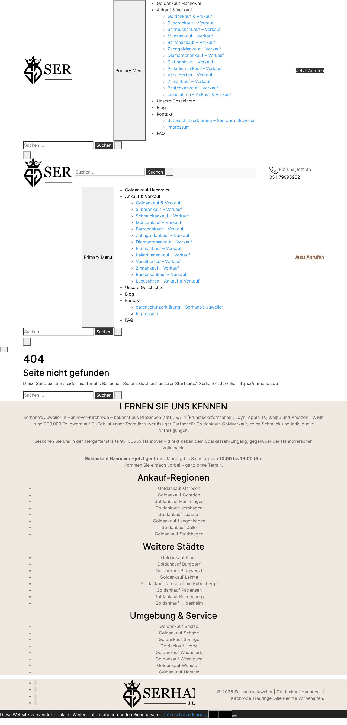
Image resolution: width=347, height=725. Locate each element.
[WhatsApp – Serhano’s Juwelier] (35, 696)
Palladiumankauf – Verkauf (195, 68)
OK (214, 714)
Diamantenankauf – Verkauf (196, 55)
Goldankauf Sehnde (179, 633)
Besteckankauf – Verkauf (193, 88)
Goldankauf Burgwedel (179, 570)
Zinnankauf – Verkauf (189, 81)
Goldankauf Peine (179, 557)
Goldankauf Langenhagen (179, 521)
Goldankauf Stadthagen (179, 534)
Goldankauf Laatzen (179, 514)
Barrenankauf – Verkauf (191, 42)
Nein (225, 714)
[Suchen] (118, 145)
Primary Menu (129, 70)
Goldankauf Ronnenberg (179, 596)
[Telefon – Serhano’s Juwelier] (35, 702)
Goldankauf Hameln (179, 672)
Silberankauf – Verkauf (191, 22)
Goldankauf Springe (179, 639)
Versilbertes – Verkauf (190, 75)
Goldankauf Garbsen (179, 488)
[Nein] (234, 716)
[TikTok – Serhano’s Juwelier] (35, 689)
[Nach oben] (1, 721)
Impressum (179, 127)
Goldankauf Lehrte (179, 577)
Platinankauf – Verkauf (190, 62)
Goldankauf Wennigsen (179, 659)
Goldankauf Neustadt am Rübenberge (179, 583)
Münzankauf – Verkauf (190, 36)
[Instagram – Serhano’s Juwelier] (35, 682)
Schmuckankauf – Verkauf (194, 29)
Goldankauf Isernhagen (179, 508)
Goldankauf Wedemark (179, 652)
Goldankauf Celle (179, 527)
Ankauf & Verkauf (174, 9)
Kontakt (164, 114)
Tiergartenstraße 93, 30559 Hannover (123, 441)
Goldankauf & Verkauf (190, 16)
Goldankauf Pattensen (179, 590)
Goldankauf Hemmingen (179, 501)
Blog (161, 107)
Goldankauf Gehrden (179, 495)
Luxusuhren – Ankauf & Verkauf (199, 94)
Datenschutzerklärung (184, 714)
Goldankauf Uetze (179, 646)
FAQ (161, 133)
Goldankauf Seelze (179, 626)
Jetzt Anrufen (310, 70)
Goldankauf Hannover (179, 3)
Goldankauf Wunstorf (179, 665)
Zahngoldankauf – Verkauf (194, 49)
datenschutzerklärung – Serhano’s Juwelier (211, 120)
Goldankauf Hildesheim (179, 603)
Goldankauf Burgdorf (179, 564)
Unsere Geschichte (176, 101)
